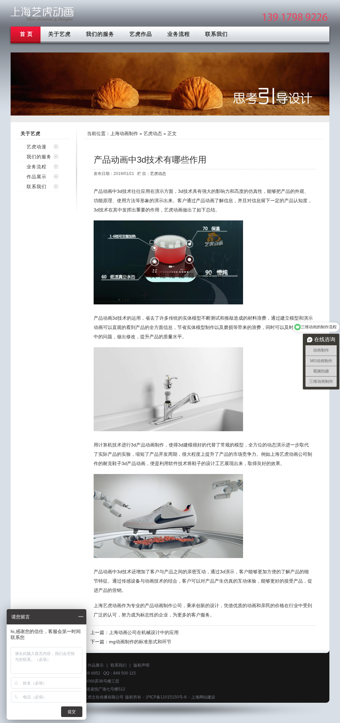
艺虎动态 (152, 133)
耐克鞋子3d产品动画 (124, 463)
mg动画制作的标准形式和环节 (140, 641)
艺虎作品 (140, 34)
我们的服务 (100, 34)
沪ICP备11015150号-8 (166, 697)
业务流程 (178, 34)
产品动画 (205, 200)
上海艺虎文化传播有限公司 (100, 697)
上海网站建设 (203, 697)
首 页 (26, 34)
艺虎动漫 (36, 146)
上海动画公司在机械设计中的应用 (144, 632)
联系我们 (216, 34)
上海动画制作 (124, 133)
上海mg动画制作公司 (42, 14)
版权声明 (141, 665)
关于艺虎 (59, 34)
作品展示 (36, 176)
